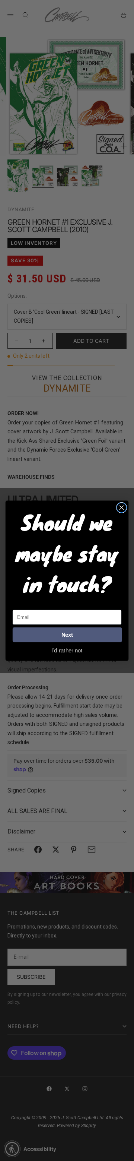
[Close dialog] (122, 507)
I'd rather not (67, 650)
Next (67, 635)
